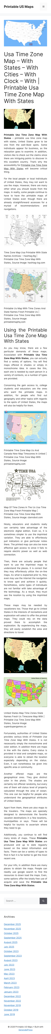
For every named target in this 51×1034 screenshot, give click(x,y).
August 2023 (11, 960)
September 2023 (13, 955)
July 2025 (9, 946)
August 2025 (10, 942)
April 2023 (9, 978)
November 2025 (12, 928)
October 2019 (11, 1010)
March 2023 (10, 983)
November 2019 (12, 1005)
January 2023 (11, 992)
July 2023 (9, 964)
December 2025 (12, 924)
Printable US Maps (18, 7)
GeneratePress (26, 1030)
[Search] (43, 901)
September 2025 (13, 937)
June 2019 (9, 1014)
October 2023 (11, 951)
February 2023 (11, 987)
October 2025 (11, 933)
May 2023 (9, 974)
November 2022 (12, 1001)
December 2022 (12, 996)
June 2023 (9, 969)
